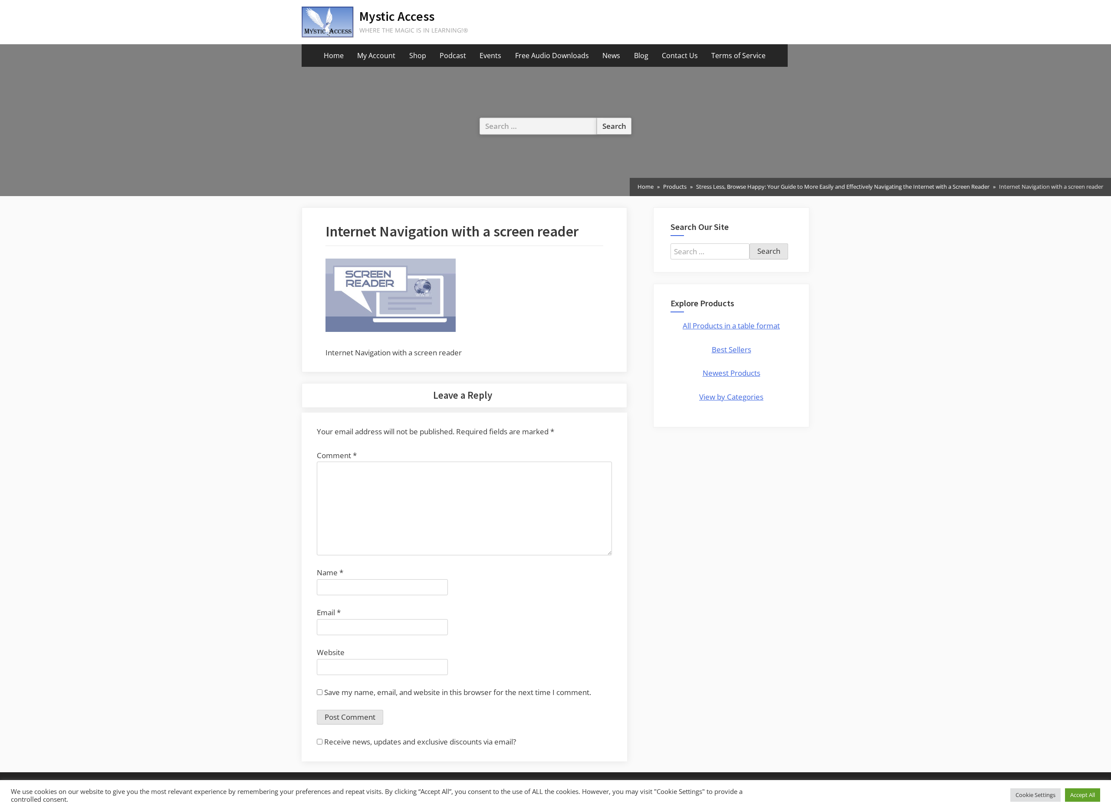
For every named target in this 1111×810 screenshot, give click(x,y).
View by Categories (731, 397)
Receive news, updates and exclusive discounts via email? (419, 742)
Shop (417, 55)
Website (331, 652)
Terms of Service (738, 55)
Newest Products (731, 373)
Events (490, 55)
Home (334, 55)
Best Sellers (731, 349)
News (611, 55)
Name (330, 572)
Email (329, 612)
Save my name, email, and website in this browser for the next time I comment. (457, 692)
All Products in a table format (731, 326)
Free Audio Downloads (552, 55)
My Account (376, 55)
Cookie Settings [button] (1035, 795)
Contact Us (680, 55)
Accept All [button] (1082, 795)
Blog (641, 55)
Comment (337, 455)
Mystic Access (396, 16)
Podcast (453, 55)
